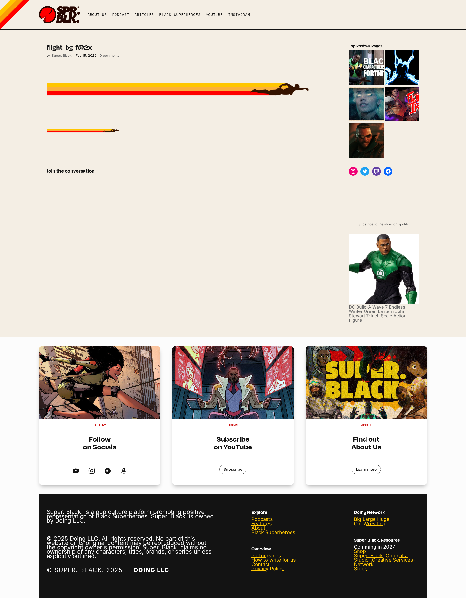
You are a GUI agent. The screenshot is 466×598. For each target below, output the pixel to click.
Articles (144, 14)
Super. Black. (62, 55)
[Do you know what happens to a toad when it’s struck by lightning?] (366, 104)
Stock (360, 568)
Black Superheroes (179, 14)
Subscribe (233, 469)
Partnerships (266, 555)
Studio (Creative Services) (384, 560)
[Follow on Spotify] (107, 471)
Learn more (366, 469)
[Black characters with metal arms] (402, 104)
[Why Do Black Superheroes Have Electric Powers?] (402, 68)
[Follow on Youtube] (75, 471)
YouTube (214, 14)
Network (364, 564)
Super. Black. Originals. (381, 555)
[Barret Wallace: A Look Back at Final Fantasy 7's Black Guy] (366, 141)
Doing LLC (151, 570)
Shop (360, 551)
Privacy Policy (267, 568)
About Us (97, 14)
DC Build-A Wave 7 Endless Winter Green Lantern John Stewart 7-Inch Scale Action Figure (378, 313)
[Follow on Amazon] (123, 471)
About (258, 528)
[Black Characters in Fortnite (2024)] (366, 68)
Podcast (120, 14)
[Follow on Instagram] (91, 471)
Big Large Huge (372, 519)
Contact (260, 564)
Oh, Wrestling (369, 523)
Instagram (239, 14)
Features (261, 523)
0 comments (109, 55)
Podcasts (262, 519)
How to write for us (273, 560)
